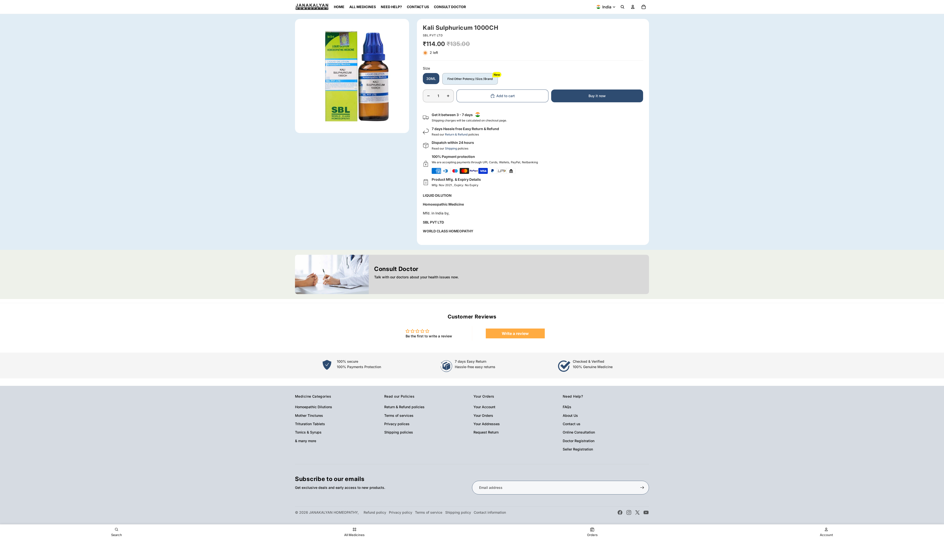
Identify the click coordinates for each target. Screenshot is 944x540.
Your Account (484, 407)
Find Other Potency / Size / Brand (470, 79)
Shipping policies (398, 432)
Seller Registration (578, 449)
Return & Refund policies (404, 407)
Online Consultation (579, 432)
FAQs (567, 407)
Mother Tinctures (309, 415)
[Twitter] (637, 512)
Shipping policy (458, 512)
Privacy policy (400, 512)
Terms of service (428, 512)
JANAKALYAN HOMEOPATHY (333, 512)
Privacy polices (397, 424)
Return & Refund (456, 134)
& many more (305, 441)
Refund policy (375, 512)
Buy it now (597, 96)
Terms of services (398, 415)
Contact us (571, 424)
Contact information (490, 512)
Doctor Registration (578, 441)
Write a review (515, 333)
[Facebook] (620, 512)
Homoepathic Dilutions (313, 407)
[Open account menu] (632, 6)
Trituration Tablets (310, 424)
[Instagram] (629, 512)
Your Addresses (486, 424)
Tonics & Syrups (308, 432)
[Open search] (622, 6)
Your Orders (483, 415)
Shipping (451, 148)
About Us (570, 415)
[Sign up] (642, 487)
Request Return (486, 432)
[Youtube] (646, 512)
